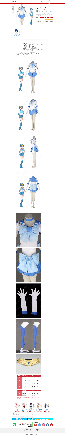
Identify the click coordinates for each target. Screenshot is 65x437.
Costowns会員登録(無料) (47, 3)
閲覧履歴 (49, 1)
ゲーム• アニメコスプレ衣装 (14, 4)
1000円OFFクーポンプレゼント (22, 3)
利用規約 (27, 434)
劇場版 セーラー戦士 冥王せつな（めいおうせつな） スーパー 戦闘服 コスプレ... (32, 410)
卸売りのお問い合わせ (49, 19)
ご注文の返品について (40, 10)
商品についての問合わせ (45, 21)
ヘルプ (24, 430)
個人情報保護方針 (32, 434)
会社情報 (36, 434)
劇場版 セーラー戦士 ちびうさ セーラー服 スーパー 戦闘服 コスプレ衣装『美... (17, 410)
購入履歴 (52, 1)
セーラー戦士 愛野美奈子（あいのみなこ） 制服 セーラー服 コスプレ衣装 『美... (46, 410)
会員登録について (31, 430)
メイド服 (28, 3)
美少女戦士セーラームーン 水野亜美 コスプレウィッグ (17, 35)
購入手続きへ (50, 17)
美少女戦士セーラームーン (20, 4)
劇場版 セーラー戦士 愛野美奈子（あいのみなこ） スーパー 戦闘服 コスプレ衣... (39, 410)
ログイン (51, 3)
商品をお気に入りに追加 (38, 21)
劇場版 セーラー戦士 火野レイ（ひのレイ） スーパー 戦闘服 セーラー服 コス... (25, 410)
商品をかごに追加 (43, 17)
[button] (13, 5)
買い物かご (44, 1)
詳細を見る (51, 11)
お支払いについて (37, 430)
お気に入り (47, 1)
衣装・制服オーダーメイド (15, 3)
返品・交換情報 (51, 21)
